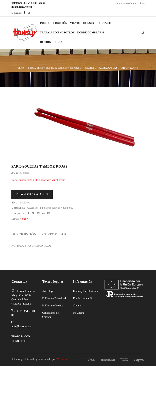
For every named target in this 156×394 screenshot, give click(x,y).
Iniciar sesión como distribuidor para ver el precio (38, 180)
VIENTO (75, 23)
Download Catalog (32, 194)
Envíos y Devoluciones (85, 291)
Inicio (44, 23)
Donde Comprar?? (90, 32)
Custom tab (54, 234)
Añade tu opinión (20, 172)
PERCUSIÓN (59, 23)
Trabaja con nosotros (57, 32)
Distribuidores (51, 42)
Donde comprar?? (82, 298)
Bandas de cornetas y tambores (62, 67)
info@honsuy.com (21, 6)
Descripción (24, 234)
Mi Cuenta (78, 312)
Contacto (104, 23)
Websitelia (61, 359)
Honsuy (89, 23)
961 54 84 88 (30, 3)
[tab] (24, 234)
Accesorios (88, 67)
